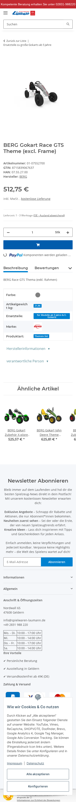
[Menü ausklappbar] (5, 11)
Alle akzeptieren (38, 774)
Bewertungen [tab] (47, 268)
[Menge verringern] (8, 232)
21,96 (37, 305)
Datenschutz (35, 763)
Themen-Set (41, 336)
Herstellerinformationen (26, 348)
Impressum (14, 763)
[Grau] (38, 295)
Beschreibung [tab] (15, 268)
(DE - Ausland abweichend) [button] (49, 215)
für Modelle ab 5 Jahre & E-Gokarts (51, 316)
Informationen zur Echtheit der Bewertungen (38, 800)
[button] (60, 13)
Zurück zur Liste (16, 41)
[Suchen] (68, 24)
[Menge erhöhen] (67, 232)
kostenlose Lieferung (35, 199)
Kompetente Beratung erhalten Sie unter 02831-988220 (38, 4)
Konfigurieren (38, 786)
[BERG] (38, 326)
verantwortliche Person (25, 361)
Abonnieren (56, 562)
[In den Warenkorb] (38, 244)
